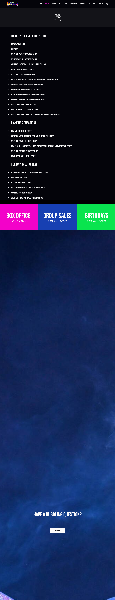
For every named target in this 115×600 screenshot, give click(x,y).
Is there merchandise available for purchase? (28, 94)
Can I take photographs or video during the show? (29, 64)
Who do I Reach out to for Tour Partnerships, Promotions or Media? (35, 114)
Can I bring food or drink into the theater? (26, 89)
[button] (57, 44)
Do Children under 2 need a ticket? (23, 156)
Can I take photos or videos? (21, 193)
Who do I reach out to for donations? (24, 104)
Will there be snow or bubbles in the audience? (28, 187)
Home (55, 20)
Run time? (14, 49)
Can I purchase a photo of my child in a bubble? (28, 99)
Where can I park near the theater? (24, 59)
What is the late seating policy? (23, 74)
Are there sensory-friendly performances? (27, 198)
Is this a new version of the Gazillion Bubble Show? (30, 172)
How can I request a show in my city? (24, 109)
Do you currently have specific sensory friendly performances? (34, 79)
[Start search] (107, 4)
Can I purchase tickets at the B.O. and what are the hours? (32, 136)
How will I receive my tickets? (22, 131)
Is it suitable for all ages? (21, 183)
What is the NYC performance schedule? (25, 54)
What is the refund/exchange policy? (24, 151)
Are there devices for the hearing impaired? (27, 84)
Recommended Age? (18, 44)
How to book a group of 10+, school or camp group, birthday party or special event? (41, 146)
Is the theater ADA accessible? (22, 69)
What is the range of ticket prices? (24, 141)
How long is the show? (19, 177)
